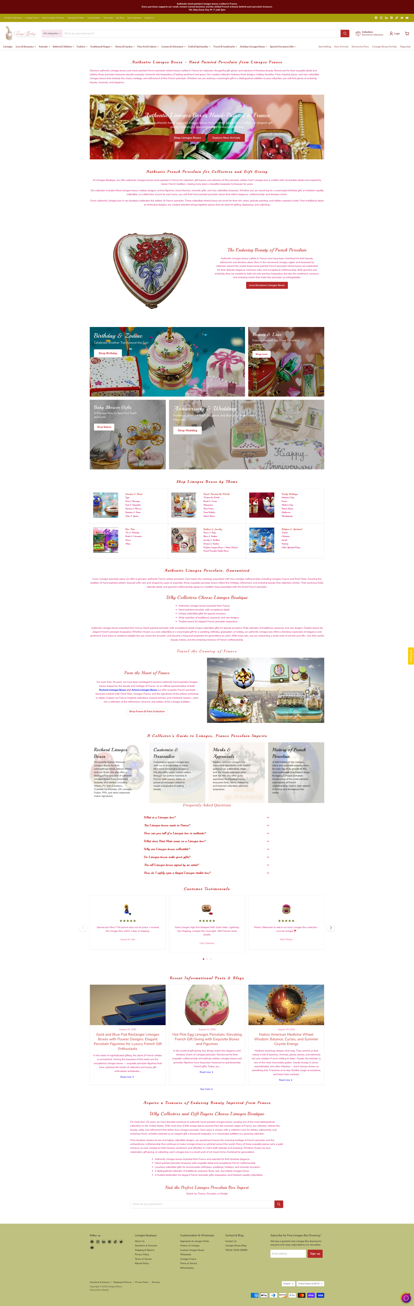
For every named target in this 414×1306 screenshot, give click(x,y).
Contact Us (149, 18)
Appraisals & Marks (75, 18)
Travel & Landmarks (224, 46)
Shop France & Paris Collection (147, 711)
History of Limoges (190, 1245)
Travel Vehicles (209, 512)
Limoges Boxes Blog (235, 1245)
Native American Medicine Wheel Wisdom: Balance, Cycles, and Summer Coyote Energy (286, 1039)
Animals (43, 46)
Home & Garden (124, 46)
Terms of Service (143, 1259)
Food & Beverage (132, 501)
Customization (93, 18)
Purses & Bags (209, 532)
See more (205, 1089)
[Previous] (83, 928)
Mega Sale (405, 46)
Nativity (285, 543)
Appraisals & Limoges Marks (194, 1241)
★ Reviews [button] (411, 656)
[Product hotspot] (236, 672)
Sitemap (156, 1282)
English (286, 1283)
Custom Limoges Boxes (192, 1250)
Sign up (315, 1254)
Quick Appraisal (134, 18)
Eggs (127, 497)
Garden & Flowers (133, 508)
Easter (284, 501)
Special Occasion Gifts (282, 46)
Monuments (208, 505)
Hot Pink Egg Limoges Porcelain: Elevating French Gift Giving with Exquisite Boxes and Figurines (207, 1039)
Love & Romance (25, 46)
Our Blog (120, 18)
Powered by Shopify (99, 1290)
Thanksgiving (287, 516)
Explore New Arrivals (226, 138)
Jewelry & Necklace (211, 540)
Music (127, 543)
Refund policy (187, 1267)
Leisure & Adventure (172, 46)
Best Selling (325, 46)
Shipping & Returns (145, 1250)
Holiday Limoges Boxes (252, 46)
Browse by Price (360, 46)
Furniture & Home (133, 512)
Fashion (81, 46)
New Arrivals (341, 46)
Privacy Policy (142, 1254)
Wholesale (108, 18)
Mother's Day (287, 505)
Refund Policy (142, 1263)
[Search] (345, 33)
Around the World (211, 497)
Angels (285, 532)
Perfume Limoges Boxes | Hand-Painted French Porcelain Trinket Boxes (220, 549)
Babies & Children (62, 46)
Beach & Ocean (210, 501)
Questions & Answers (146, 1245)
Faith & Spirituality (198, 46)
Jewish (284, 540)
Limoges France (32, 18)
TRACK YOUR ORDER (236, 1250)
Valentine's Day (288, 497)
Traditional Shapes (100, 46)
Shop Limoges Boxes (187, 138)
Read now (126, 1076)
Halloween (286, 512)
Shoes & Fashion (210, 536)
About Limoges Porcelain (53, 18)
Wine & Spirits (131, 516)
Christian (285, 536)
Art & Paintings (132, 532)
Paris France (208, 508)
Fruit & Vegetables (133, 505)
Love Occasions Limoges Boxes (267, 285)
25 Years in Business (13, 18)
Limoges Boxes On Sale (384, 46)
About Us (140, 1241)
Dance (128, 540)
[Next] (331, 928)
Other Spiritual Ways (291, 547)
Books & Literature (133, 536)
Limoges (7, 46)
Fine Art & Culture (147, 46)
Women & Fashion (211, 543)
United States (209, 516)
